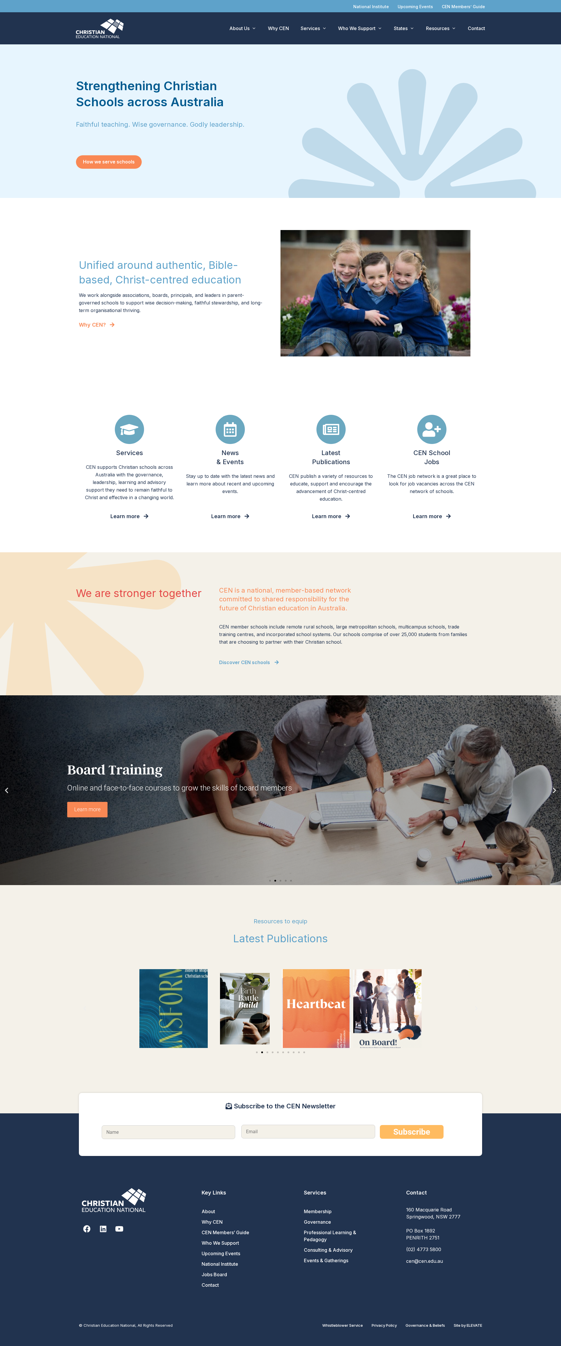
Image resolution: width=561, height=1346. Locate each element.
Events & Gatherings (326, 1260)
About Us (239, 28)
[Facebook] (87, 1229)
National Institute (371, 6)
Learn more (87, 809)
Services (310, 28)
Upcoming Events (415, 6)
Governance (317, 1222)
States (401, 28)
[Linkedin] (103, 1229)
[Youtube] (119, 1229)
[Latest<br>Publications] (331, 429)
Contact (476, 28)
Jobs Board (214, 1274)
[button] (6, 790)
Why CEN (278, 28)
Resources (437, 28)
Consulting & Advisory (328, 1250)
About (208, 1211)
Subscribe (411, 1132)
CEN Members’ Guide (463, 6)
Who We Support (356, 28)
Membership (318, 1211)
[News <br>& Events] (230, 429)
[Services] (129, 429)
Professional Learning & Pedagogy (330, 1236)
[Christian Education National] (101, 28)
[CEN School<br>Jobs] (431, 429)
